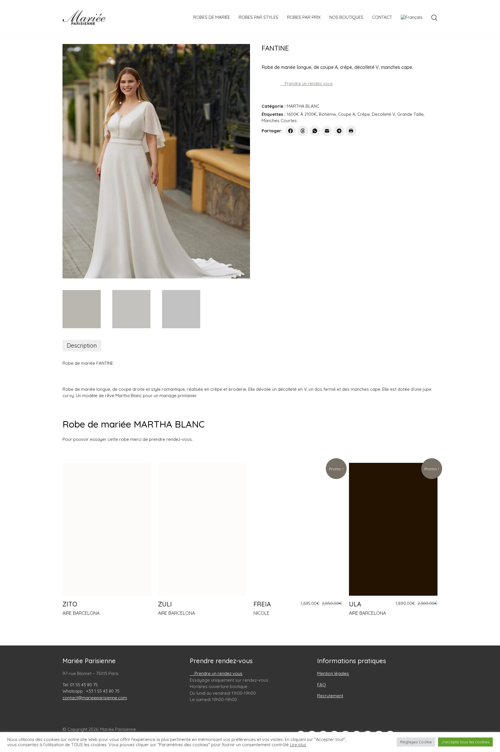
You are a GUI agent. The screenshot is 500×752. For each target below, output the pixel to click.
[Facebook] (290, 131)
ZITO (69, 604)
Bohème (327, 114)
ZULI (165, 604)
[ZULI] (202, 529)
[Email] (326, 131)
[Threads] (302, 131)
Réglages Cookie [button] (416, 742)
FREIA (262, 604)
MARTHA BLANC (303, 106)
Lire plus (298, 744)
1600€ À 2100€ (302, 114)
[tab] (81, 345)
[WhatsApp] (315, 131)
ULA (355, 604)
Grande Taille (410, 114)
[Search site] (434, 17)
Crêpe (363, 114)
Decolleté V (383, 114)
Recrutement (330, 695)
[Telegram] (339, 131)
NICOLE (261, 613)
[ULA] (393, 529)
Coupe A (346, 114)
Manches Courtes (279, 120)
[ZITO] (106, 529)
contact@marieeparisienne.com (94, 697)
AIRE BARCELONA (81, 613)
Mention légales (333, 673)
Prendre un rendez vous (308, 83)
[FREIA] (297, 529)
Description (82, 345)
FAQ (321, 684)
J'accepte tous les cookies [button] (465, 742)
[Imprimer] (351, 131)
